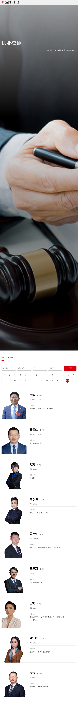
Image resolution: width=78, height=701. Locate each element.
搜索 (70, 368)
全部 (67, 381)
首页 (3, 358)
